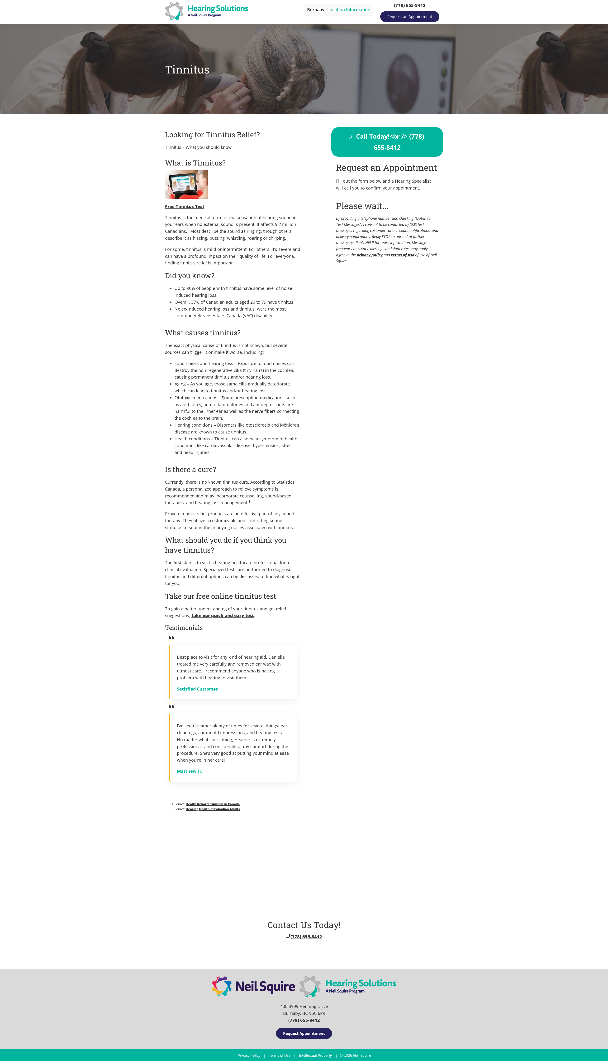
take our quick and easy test (222, 615)
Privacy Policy (249, 1055)
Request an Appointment (409, 16)
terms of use (402, 255)
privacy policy (370, 255)
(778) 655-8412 (410, 5)
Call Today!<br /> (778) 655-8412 (389, 142)
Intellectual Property (315, 1055)
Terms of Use (279, 1055)
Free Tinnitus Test (184, 206)
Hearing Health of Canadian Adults (213, 809)
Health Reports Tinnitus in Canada (213, 804)
